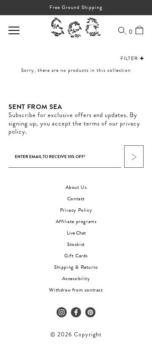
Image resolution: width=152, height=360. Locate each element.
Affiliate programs (76, 221)
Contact (76, 198)
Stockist (76, 244)
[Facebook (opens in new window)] (76, 312)
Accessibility (76, 278)
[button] (124, 58)
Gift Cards (76, 255)
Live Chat (76, 232)
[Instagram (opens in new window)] (62, 312)
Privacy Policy (76, 210)
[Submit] (134, 156)
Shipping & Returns (76, 267)
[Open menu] (13, 30)
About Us (76, 187)
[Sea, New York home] (76, 28)
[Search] (122, 30)
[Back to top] (138, 302)
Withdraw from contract (76, 289)
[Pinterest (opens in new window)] (90, 312)
